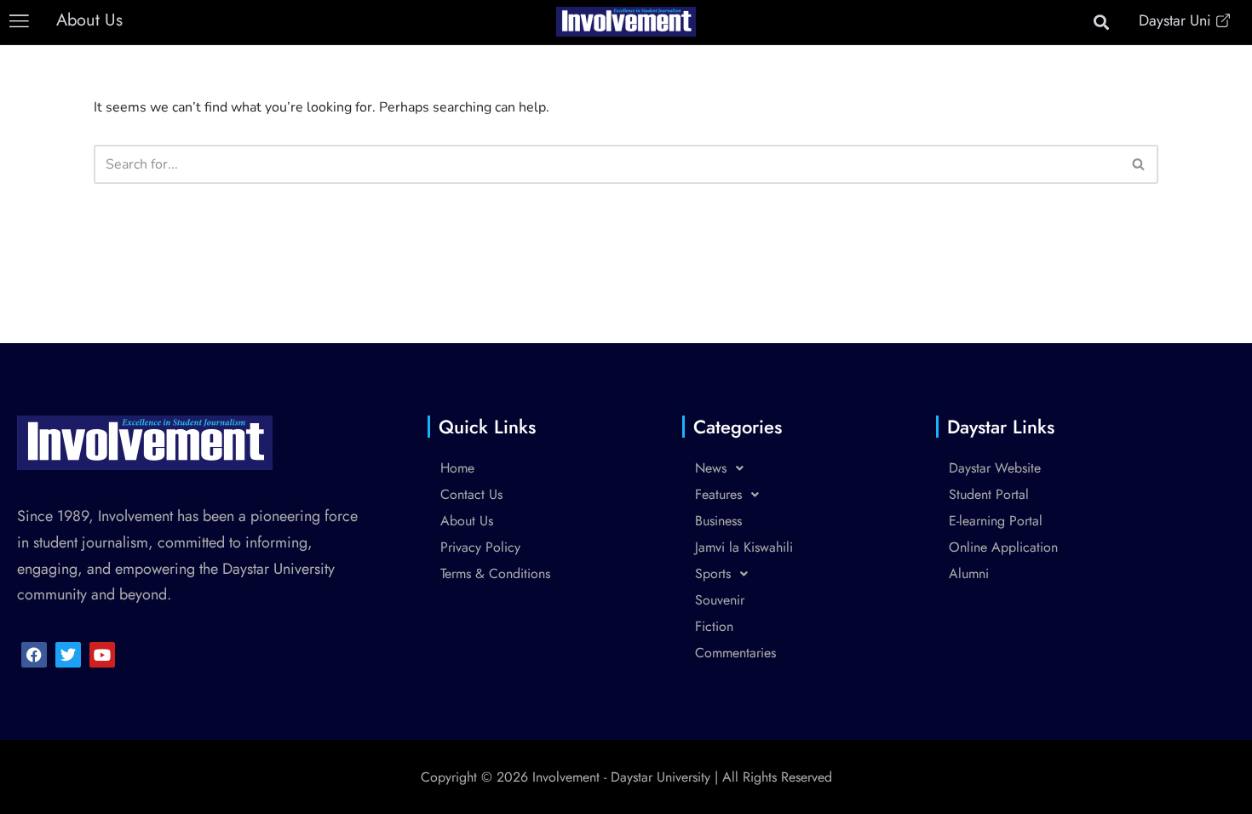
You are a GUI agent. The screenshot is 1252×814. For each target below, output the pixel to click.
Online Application (1003, 547)
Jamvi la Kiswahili (744, 547)
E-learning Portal (995, 520)
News (711, 468)
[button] (19, 21)
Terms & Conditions (495, 573)
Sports (713, 573)
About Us (466, 520)
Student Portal (989, 494)
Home (457, 468)
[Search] (1139, 164)
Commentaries (735, 652)
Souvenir (719, 600)
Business (718, 520)
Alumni (969, 573)
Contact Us (471, 494)
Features (718, 494)
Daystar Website (995, 468)
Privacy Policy (480, 547)
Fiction (714, 626)
